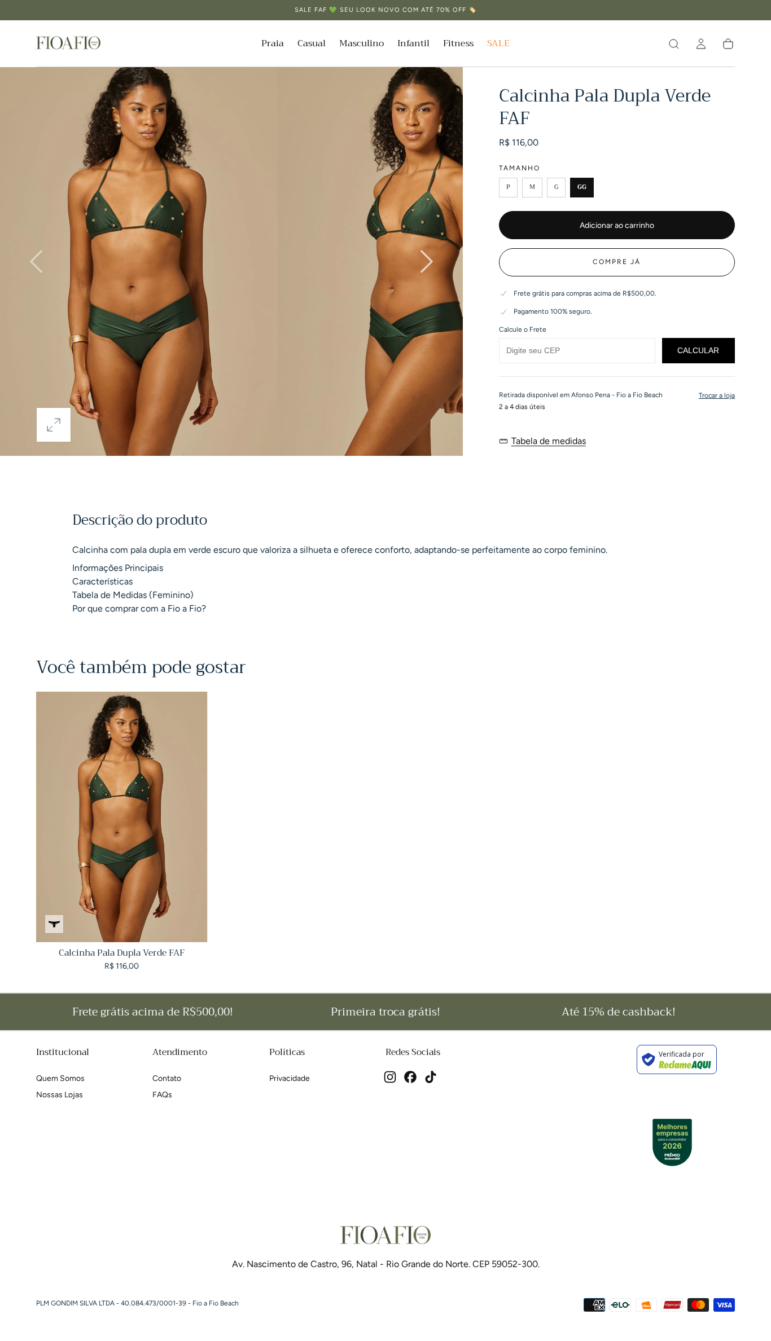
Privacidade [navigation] (289, 1078)
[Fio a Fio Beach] (385, 1235)
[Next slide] (427, 261)
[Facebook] (410, 1077)
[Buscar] (674, 44)
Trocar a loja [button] (717, 395)
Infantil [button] (413, 44)
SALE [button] (498, 44)
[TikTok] (430, 1077)
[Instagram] (390, 1077)
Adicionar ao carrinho (617, 225)
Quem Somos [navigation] (60, 1078)
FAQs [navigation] (162, 1095)
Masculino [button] (361, 44)
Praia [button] (272, 44)
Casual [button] (311, 44)
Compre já (617, 262)
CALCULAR (698, 350)
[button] (701, 44)
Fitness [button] (458, 44)
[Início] (68, 44)
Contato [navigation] (166, 1078)
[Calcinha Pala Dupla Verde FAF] (122, 817)
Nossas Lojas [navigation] (59, 1095)
